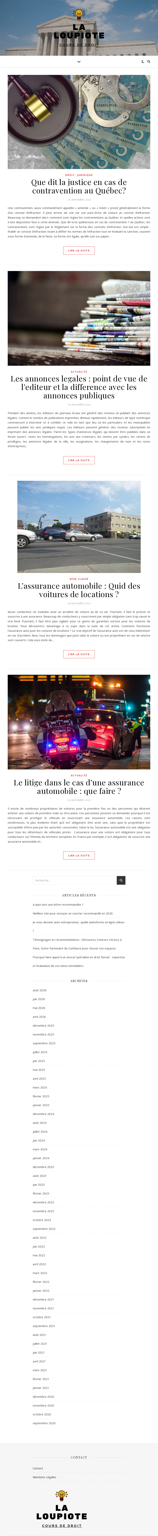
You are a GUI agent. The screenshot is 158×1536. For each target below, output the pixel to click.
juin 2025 (39, 1061)
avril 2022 (39, 1264)
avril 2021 (39, 1361)
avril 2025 (39, 1078)
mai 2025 (39, 1070)
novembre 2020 (43, 1405)
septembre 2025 (44, 1043)
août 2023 (39, 1176)
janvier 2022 (41, 1290)
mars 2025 (40, 1087)
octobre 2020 (42, 1414)
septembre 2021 (44, 1326)
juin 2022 (39, 1246)
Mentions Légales (44, 1477)
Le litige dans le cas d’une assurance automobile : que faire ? (79, 786)
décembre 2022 (43, 1202)
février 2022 (41, 1282)
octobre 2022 (42, 1220)
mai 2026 (39, 1008)
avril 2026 (39, 1017)
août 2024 (39, 1123)
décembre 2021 (43, 1299)
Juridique (85, 175)
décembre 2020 (43, 1396)
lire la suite (79, 250)
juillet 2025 (40, 1052)
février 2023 (41, 1193)
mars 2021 (40, 1370)
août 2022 (39, 1237)
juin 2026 (39, 999)
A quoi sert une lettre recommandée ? (58, 904)
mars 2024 (40, 1149)
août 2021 (39, 1335)
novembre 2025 (43, 1034)
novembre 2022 (43, 1211)
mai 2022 (39, 1255)
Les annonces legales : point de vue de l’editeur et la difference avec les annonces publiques (79, 386)
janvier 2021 (41, 1388)
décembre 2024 (43, 1114)
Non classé (79, 579)
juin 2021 (39, 1352)
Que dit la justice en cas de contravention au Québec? (79, 186)
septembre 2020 (44, 1423)
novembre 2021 (43, 1308)
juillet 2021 (40, 1343)
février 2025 (41, 1096)
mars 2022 (40, 1273)
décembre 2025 (43, 1025)
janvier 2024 (41, 1158)
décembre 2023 (43, 1167)
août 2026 (39, 990)
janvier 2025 (41, 1105)
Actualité (79, 371)
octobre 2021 (42, 1317)
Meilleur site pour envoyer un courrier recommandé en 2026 (73, 913)
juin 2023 (39, 1184)
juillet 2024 (40, 1131)
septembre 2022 (44, 1229)
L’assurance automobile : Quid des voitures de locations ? (79, 589)
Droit (70, 175)
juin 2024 (39, 1140)
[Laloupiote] (79, 27)
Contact (38, 1468)
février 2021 (41, 1379)
